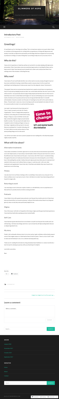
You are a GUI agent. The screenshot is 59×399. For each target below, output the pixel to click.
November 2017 (8, 348)
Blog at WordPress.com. (12, 396)
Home (5, 367)
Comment (49, 320)
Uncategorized (10, 284)
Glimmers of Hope (29, 8)
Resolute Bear (20, 37)
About (6, 371)
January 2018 (7, 344)
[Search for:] (29, 329)
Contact (6, 375)
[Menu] (4, 27)
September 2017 (8, 357)
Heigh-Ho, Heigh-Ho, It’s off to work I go (43, 295)
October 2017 (8, 352)
